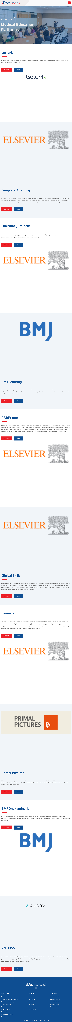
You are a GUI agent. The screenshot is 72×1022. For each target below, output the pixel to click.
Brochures (6, 69)
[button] (69, 2)
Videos (18, 69)
